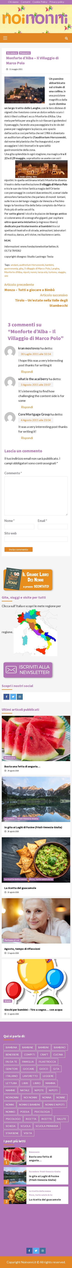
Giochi (8, 1001)
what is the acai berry (33, 379)
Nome (9, 521)
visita (28, 1133)
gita (21, 268)
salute (61, 1118)
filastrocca (47, 1061)
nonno (10, 1111)
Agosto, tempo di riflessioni (22, 948)
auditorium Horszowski (31, 264)
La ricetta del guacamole (20, 888)
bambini (49, 264)
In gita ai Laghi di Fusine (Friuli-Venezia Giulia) (33, 827)
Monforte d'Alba (13, 272)
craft (44, 1054)
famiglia (28, 1061)
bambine (27, 1047)
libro (37, 1083)
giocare (28, 1068)
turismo (52, 272)
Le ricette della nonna (15, 879)
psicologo (13, 1118)
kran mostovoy (29, 348)
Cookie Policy (40, 1)
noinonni (12, 1097)
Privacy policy (56, 1)
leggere (48, 1075)
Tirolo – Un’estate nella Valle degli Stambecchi (41, 300)
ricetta (31, 1118)
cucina (58, 1054)
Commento (13, 473)
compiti (29, 1054)
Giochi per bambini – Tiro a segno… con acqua (33, 1009)
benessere (12, 1054)
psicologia (42, 1111)
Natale (25, 1090)
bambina (11, 1047)
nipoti (26, 272)
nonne (60, 1097)
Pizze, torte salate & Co (41, 879)
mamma (50, 1083)
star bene (12, 1133)
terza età (42, 272)
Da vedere (12, 53)
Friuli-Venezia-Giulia (27, 818)
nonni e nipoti (55, 1104)
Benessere (10, 757)
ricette (46, 1118)
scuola (26, 1125)
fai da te (11, 1061)
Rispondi (27, 371)
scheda (11, 1125)
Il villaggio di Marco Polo (37, 268)
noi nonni (30, 1097)
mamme (10, 1090)
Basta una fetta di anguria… (22, 766)
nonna (46, 1097)
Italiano (12, 1075)
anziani (14, 264)
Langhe (55, 268)
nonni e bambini (29, 1104)
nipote (39, 1090)
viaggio (62, 272)
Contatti (25, 1)
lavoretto (30, 1075)
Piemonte (25, 53)
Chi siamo (13, 1)
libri (25, 1083)
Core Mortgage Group (34, 414)
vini (6, 275)
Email (42, 521)
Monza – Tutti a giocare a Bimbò (29, 287)
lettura (11, 1083)
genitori (12, 1068)
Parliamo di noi (12, 940)
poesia (24, 1111)
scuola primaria (47, 1125)
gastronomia (11, 268)
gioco (43, 1068)
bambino (60, 1047)
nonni (33, 272)
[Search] (66, 38)
